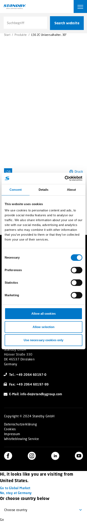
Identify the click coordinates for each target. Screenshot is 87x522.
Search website (66, 23)
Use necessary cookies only (44, 340)
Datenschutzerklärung (20, 424)
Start (7, 34)
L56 (8, 171)
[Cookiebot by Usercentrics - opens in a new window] (64, 178)
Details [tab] (44, 189)
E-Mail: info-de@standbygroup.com (35, 394)
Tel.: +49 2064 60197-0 (28, 374)
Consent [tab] (16, 189)
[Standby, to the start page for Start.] (14, 6)
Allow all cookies (43, 313)
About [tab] (71, 189)
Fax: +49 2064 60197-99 (29, 384)
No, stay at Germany (16, 493)
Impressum (12, 434)
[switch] (76, 270)
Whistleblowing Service (21, 439)
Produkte (21, 34)
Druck (79, 171)
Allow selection (44, 327)
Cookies (10, 429)
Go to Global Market (15, 488)
